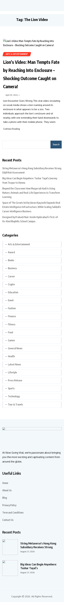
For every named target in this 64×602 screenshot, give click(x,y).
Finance (12, 316)
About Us (7, 490)
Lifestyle (12, 372)
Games (11, 340)
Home (5, 483)
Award (11, 252)
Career (11, 276)
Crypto (11, 284)
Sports (11, 388)
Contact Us (8, 519)
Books (11, 260)
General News (15, 348)
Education (13, 292)
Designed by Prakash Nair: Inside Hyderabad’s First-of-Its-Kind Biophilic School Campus (30, 219)
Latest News (14, 364)
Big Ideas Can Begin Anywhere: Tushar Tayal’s (38, 566)
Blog (4, 497)
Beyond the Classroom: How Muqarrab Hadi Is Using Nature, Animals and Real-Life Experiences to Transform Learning (31, 192)
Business (12, 268)
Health (11, 356)
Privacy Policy (9, 505)
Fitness (11, 324)
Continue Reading (11, 128)
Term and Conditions (13, 512)
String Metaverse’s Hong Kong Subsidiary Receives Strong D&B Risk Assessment (31, 170)
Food (10, 332)
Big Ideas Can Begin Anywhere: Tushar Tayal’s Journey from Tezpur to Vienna (29, 180)
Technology (14, 396)
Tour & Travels (15, 404)
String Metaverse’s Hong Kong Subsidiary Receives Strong (38, 545)
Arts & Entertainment (16, 54)
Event (11, 300)
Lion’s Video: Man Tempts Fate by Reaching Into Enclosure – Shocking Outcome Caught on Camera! (31, 74)
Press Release (15, 380)
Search (56, 144)
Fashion (12, 308)
